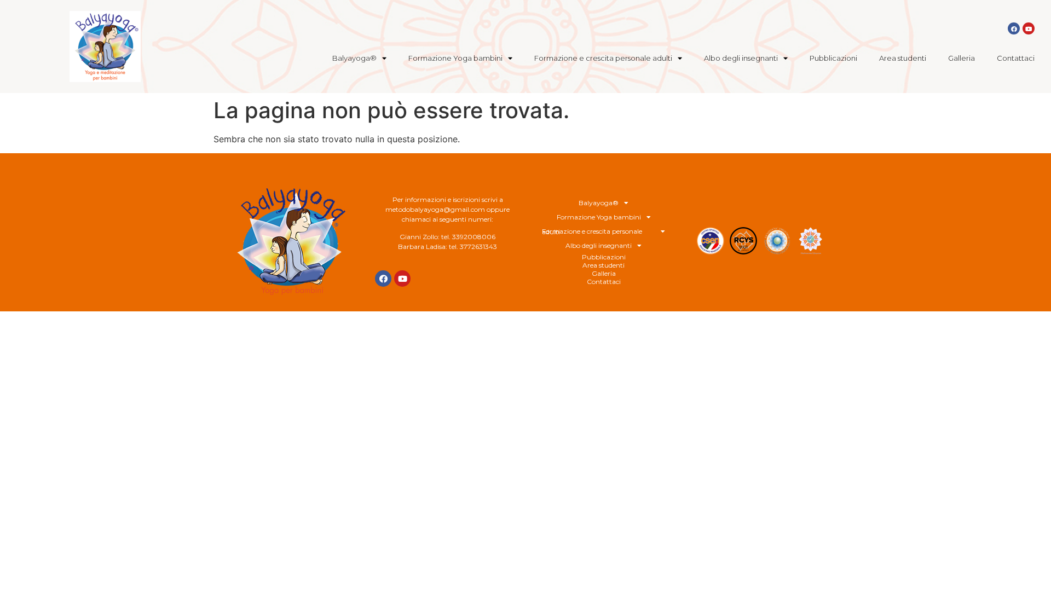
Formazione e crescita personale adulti (603, 58)
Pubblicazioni (833, 58)
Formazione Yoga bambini (455, 58)
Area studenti (902, 58)
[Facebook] (1014, 28)
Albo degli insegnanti (741, 58)
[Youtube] (1029, 28)
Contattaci (1016, 58)
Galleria (961, 58)
